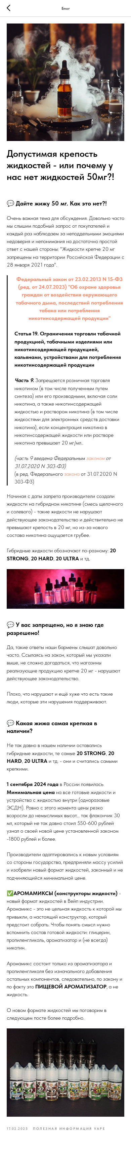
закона (72, 474)
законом (95, 458)
